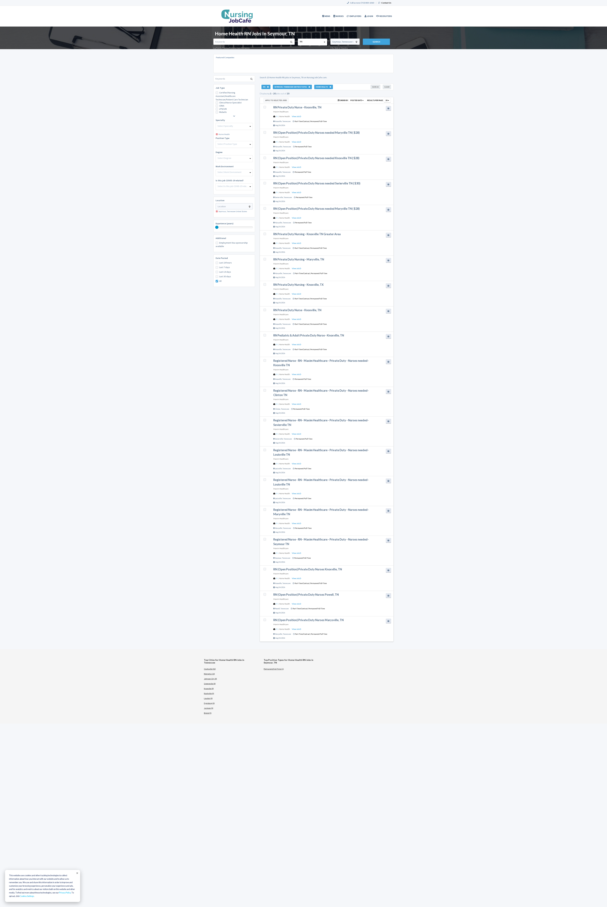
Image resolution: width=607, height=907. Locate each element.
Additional (221, 238)
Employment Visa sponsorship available (232, 244)
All (220, 281)
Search (376, 41)
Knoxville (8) (209, 688)
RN (277, 116)
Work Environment (225, 166)
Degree (219, 152)
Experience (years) (224, 223)
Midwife (223, 112)
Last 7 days (224, 267)
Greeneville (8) (210, 683)
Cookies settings (27, 896)
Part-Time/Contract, (302, 121)
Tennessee (286, 121)
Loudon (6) (208, 698)
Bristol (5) (208, 713)
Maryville (278, 147)
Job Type (220, 87)
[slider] (216, 227)
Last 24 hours (225, 262)
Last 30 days (225, 276)
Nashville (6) (209, 693)
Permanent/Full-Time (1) (274, 669)
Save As (375, 87)
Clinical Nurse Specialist (230, 102)
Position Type (222, 138)
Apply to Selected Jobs (276, 100)
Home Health (284, 116)
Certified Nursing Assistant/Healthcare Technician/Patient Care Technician (232, 96)
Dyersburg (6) (209, 703)
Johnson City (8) (210, 679)
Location (220, 200)
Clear (386, 87)
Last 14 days (225, 271)
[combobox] (312, 42)
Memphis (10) (209, 674)
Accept (77, 873)
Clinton (277, 409)
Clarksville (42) (210, 669)
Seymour (278, 558)
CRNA (221, 105)
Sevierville (279, 197)
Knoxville (278, 121)
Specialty (220, 120)
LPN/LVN (223, 108)
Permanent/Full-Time (318, 121)
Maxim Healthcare (280, 111)
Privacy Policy (65, 893)
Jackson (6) (208, 708)
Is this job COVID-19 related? (230, 180)
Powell (277, 609)
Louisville (278, 469)
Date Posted (222, 258)
